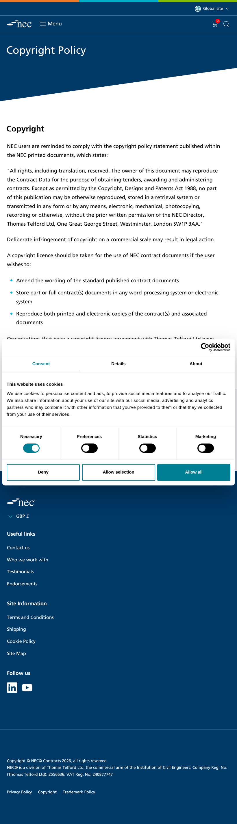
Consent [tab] (41, 363)
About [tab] (196, 363)
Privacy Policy (19, 792)
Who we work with (27, 560)
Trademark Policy (79, 792)
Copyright (47, 792)
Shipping (16, 629)
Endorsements (22, 584)
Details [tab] (118, 363)
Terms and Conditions (30, 617)
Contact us (18, 548)
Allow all (194, 472)
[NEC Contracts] (19, 23)
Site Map (16, 653)
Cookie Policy (21, 641)
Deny (43, 472)
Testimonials (20, 572)
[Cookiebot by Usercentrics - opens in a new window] (205, 347)
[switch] (89, 448)
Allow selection (118, 472)
